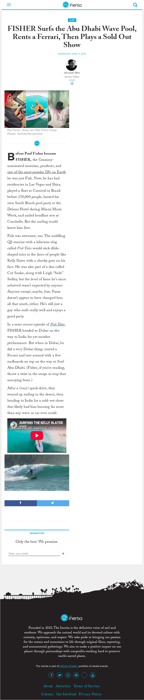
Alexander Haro (72, 73)
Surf (72, 20)
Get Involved (66, 693)
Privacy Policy (90, 693)
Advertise (63, 685)
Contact (47, 693)
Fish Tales (57, 325)
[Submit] (63, 554)
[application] (36, 472)
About (48, 685)
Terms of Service (87, 685)
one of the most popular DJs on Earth (36, 172)
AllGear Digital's (69, 666)
